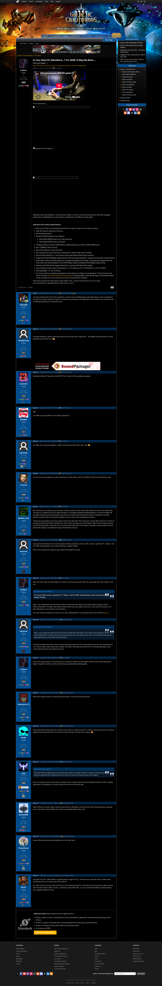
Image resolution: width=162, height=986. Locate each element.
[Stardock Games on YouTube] (130, 109)
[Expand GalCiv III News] (121, 87)
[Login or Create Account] (138, 1)
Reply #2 (35, 329)
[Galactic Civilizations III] (81, 19)
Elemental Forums (66, 293)
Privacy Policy (70, 983)
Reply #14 (36, 762)
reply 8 (49, 591)
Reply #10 (36, 619)
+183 (23, 899)
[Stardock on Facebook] (127, 109)
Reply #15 (36, 803)
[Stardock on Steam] (140, 109)
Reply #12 (36, 693)
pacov (23, 887)
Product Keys (136, 956)
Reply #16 (36, 836)
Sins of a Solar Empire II (60, 956)
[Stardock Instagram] (137, 109)
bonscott (23, 551)
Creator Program (99, 964)
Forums (97, 969)
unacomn (23, 384)
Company (98, 945)
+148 (23, 494)
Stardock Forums (66, 408)
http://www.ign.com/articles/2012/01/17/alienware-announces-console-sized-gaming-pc (59, 65)
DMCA (87, 983)
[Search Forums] (144, 1)
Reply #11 (36, 658)
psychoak (23, 453)
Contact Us (98, 966)
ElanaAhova (23, 848)
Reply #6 (35, 473)
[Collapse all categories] (144, 69)
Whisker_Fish (23, 518)
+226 (23, 460)
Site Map (93, 983)
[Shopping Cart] (141, 1)
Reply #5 (35, 441)
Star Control (57, 959)
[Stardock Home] (17, 1)
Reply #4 (35, 408)
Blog (52, 1)
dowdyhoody (23, 340)
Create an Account (138, 954)
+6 (23, 352)
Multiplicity (19, 961)
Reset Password (137, 959)
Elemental (57, 951)
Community (39, 1)
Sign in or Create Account (45, 932)
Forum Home (23, 43)
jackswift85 (23, 815)
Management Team (100, 954)
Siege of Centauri (59, 966)
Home (19, 55)
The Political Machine (60, 961)
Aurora (105, 613)
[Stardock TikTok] (132, 112)
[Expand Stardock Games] (119, 97)
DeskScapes (19, 959)
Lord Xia (23, 485)
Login (37, 43)
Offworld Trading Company (61, 964)
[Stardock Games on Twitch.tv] (133, 109)
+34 (24, 714)
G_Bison (23, 70)
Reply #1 (35, 293)
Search (31, 43)
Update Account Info (138, 961)
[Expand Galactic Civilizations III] (119, 69)
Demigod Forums (68, 875)
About (96, 948)
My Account (136, 951)
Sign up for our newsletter (103, 973)
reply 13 (48, 769)
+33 (24, 317)
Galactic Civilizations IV (60, 954)
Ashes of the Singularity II (61, 948)
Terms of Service (79, 983)
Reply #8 (35, 540)
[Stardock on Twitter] (123, 109)
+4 (23, 530)
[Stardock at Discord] (128, 112)
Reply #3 (35, 372)
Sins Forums (58, 68)
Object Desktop (20, 948)
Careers (97, 956)
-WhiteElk (23, 305)
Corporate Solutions (21, 951)
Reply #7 (35, 506)
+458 (23, 783)
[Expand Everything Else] (119, 100)
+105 (23, 860)
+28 (24, 749)
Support (58, 1)
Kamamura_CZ (24, 704)
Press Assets (98, 961)
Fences (18, 956)
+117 (23, 82)
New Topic (109, 40)
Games (31, 1)
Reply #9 (35, 578)
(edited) (74, 293)
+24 (24, 396)
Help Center (136, 948)
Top (113, 293)
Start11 (18, 954)
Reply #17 (36, 875)
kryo (23, 773)
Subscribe (141, 974)
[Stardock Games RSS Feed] (138, 112)
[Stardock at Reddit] (125, 112)
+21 (24, 827)
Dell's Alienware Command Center (60, 275)
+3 (23, 431)
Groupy (18, 964)
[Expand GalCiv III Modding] (121, 84)
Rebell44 (23, 419)
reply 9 (49, 627)
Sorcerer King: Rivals (60, 969)
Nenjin (23, 737)
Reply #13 (36, 726)
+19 (24, 563)
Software (24, 1)
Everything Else (27, 55)
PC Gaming (36, 55)
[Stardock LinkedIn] (135, 112)
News (46, 1)
